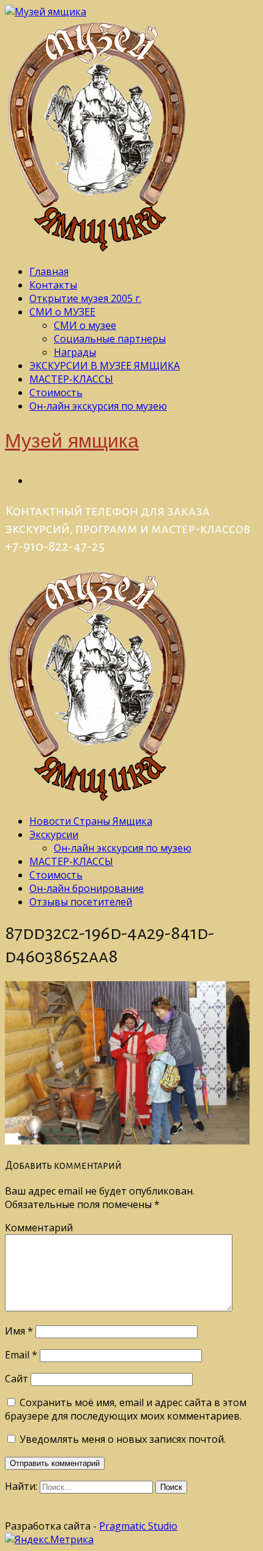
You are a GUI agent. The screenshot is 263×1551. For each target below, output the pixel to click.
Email (21, 1354)
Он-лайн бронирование (86, 888)
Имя (19, 1331)
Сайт (16, 1378)
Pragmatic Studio (138, 1526)
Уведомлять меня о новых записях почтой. (123, 1439)
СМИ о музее (85, 325)
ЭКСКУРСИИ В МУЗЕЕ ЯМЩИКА (104, 365)
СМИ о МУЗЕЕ (62, 312)
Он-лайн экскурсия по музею (98, 406)
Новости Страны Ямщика (90, 821)
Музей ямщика (72, 443)
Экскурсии (53, 834)
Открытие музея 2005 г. (85, 298)
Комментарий (39, 1227)
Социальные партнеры (110, 338)
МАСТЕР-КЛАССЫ (71, 379)
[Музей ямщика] (45, 11)
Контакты (53, 285)
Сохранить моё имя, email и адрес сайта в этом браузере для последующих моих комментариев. (125, 1409)
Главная (49, 271)
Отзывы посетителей (80, 901)
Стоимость (56, 392)
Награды (75, 352)
